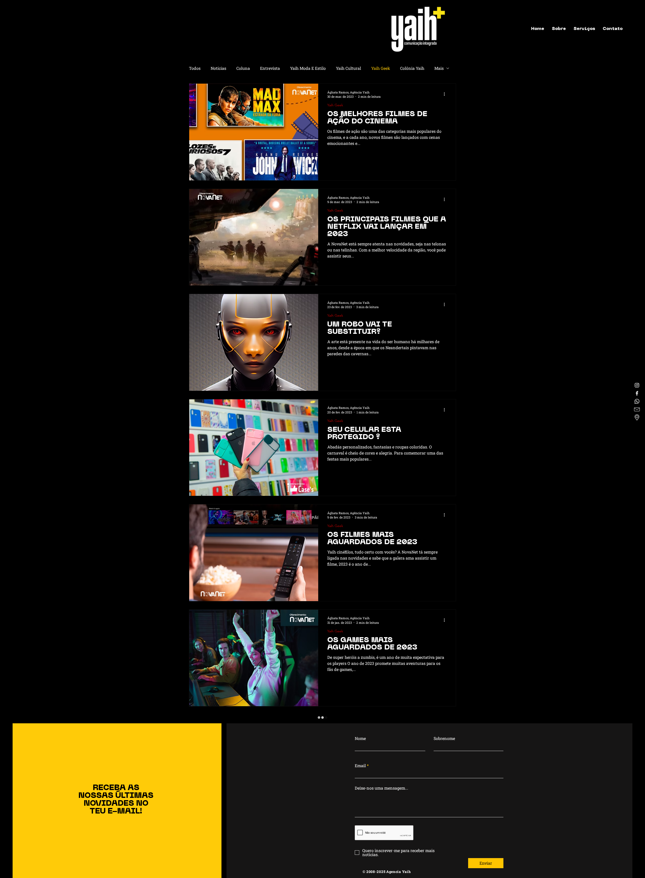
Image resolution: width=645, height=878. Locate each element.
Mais (439, 68)
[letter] (637, 409)
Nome (360, 832)
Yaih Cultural (348, 68)
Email (360, 859)
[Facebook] (637, 393)
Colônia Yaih (412, 68)
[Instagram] (637, 385)
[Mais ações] (446, 94)
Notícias (218, 68)
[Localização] (637, 417)
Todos (195, 68)
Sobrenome (444, 832)
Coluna (243, 68)
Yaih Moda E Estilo (308, 68)
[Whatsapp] (637, 401)
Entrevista (270, 68)
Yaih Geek (380, 68)
